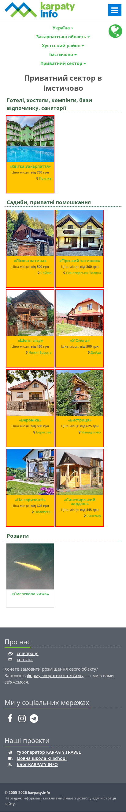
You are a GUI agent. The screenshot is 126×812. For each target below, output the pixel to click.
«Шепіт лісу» (30, 340)
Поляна (45, 178)
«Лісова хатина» (30, 260)
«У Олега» (80, 340)
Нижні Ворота (39, 352)
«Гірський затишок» (79, 260)
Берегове (43, 432)
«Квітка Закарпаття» (30, 166)
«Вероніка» (30, 420)
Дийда (96, 352)
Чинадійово (91, 432)
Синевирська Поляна (83, 273)
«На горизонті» (30, 499)
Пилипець (43, 512)
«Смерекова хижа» (30, 594)
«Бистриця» (79, 420)
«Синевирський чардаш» (79, 501)
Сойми (45, 273)
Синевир (94, 516)
